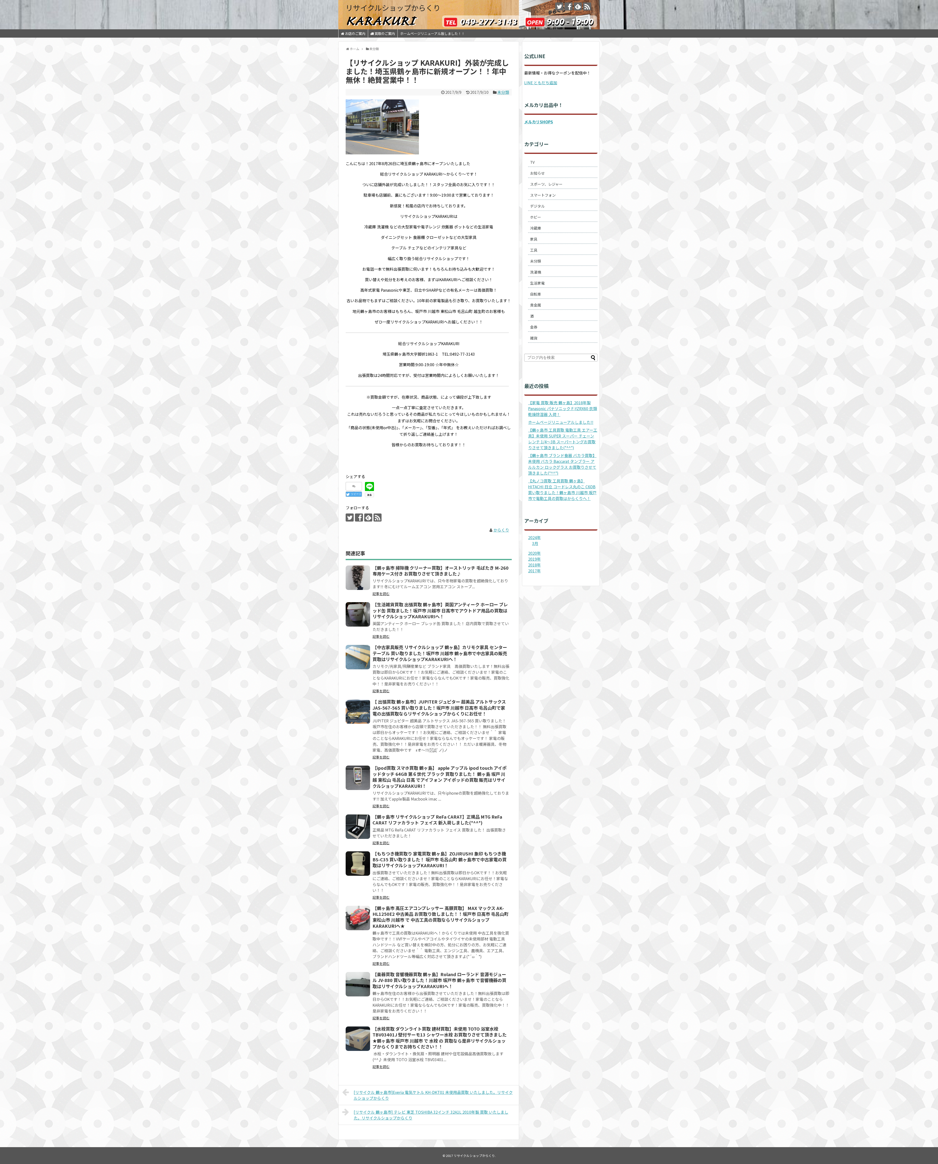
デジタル (537, 206)
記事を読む (381, 593)
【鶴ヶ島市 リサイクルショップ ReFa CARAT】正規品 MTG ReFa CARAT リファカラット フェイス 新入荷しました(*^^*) (437, 819)
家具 (533, 239)
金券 (533, 327)
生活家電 (537, 283)
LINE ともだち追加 (540, 82)
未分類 (503, 92)
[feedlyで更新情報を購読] (578, 6)
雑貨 (533, 338)
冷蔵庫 (535, 228)
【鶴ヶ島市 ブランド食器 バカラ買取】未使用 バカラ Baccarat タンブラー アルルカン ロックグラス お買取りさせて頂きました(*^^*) (562, 464)
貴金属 (535, 305)
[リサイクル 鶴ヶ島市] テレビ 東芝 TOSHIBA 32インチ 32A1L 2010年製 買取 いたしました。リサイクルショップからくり (431, 1115)
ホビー (535, 217)
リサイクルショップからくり (393, 7)
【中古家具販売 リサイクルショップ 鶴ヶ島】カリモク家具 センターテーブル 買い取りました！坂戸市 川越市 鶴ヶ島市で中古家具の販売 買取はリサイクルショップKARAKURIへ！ (440, 653)
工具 (533, 250)
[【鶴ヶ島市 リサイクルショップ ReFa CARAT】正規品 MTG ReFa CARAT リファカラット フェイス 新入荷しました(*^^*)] (358, 826)
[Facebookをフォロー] (569, 6)
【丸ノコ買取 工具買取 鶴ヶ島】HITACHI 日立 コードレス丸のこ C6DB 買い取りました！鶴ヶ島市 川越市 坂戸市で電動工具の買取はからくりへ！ (562, 489)
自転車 (535, 294)
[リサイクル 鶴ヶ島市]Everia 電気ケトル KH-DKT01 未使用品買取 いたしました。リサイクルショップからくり (433, 1095)
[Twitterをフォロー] (559, 6)
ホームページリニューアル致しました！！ (432, 33)
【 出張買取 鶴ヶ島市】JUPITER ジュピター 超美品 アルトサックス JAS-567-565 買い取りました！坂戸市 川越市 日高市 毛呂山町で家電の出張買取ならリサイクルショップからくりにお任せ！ (439, 707)
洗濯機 (535, 272)
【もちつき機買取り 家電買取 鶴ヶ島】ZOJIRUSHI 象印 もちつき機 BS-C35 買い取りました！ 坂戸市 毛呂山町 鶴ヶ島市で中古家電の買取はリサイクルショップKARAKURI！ (440, 859)
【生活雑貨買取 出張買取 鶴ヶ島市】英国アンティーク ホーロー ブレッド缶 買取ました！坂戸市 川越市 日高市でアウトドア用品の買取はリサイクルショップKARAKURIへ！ (440, 610)
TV (532, 162)
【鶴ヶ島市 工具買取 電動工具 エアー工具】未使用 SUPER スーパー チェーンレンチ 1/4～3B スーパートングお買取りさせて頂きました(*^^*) (562, 438)
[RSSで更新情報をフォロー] (587, 6)
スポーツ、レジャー (546, 184)
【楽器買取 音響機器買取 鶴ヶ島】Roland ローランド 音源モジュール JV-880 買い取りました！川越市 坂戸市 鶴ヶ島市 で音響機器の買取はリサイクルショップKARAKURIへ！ (439, 980)
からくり (501, 530)
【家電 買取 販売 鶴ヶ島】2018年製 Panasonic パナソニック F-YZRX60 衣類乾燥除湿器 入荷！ (562, 408)
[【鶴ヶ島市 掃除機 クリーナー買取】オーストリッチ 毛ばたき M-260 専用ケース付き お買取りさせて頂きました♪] (358, 578)
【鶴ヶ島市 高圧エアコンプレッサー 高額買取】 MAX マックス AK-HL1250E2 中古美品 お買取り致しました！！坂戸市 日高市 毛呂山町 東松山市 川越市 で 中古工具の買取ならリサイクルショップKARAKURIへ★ (441, 917)
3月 (535, 543)
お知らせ (537, 173)
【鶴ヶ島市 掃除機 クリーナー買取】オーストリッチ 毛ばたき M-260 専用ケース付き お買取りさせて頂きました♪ (441, 571)
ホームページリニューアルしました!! (560, 422)
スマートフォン (543, 195)
